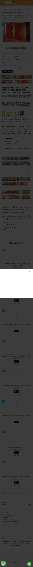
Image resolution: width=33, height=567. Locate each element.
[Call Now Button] (29, 564)
